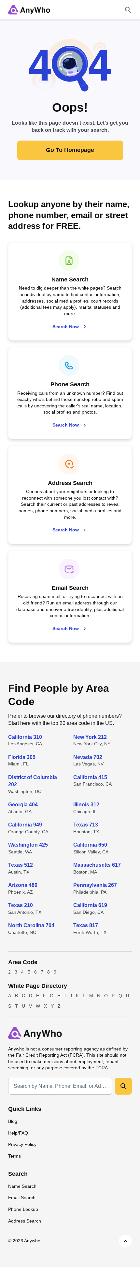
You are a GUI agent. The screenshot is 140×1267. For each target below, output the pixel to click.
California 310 (25, 737)
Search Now (65, 326)
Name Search (22, 1186)
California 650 (90, 845)
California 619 (90, 905)
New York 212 (90, 737)
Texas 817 (85, 925)
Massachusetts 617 (97, 865)
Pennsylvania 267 (95, 885)
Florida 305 (21, 757)
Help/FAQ (18, 1133)
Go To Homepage (70, 150)
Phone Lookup (23, 1209)
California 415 (90, 777)
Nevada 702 (87, 757)
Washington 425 (28, 845)
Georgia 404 (23, 804)
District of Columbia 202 (32, 781)
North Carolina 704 (31, 925)
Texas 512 (20, 865)
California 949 (25, 824)
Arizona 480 (22, 885)
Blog (12, 1121)
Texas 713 (85, 824)
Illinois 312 (86, 804)
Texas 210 (20, 905)
